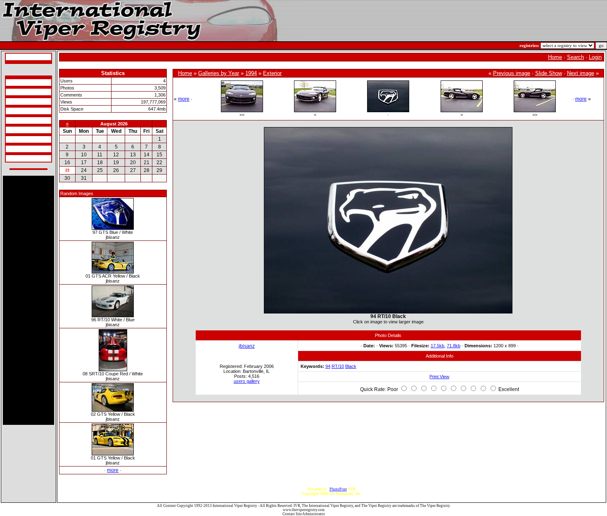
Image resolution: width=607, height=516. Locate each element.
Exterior (272, 73)
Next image (580, 73)
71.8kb (453, 345)
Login (595, 57)
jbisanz (247, 346)
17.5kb (437, 345)
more (113, 470)
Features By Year (21, 139)
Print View (439, 376)
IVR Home (16, 57)
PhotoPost (338, 489)
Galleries (14, 149)
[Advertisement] (28, 300)
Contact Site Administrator (303, 514)
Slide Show (548, 73)
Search (575, 57)
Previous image (511, 73)
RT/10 (338, 366)
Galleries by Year (218, 73)
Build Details (18, 101)
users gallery (247, 381)
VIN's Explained (21, 111)
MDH (12, 130)
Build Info (15, 92)
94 (327, 366)
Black (350, 366)
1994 (251, 73)
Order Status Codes (23, 120)
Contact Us (16, 158)
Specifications (18, 82)
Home (555, 57)
